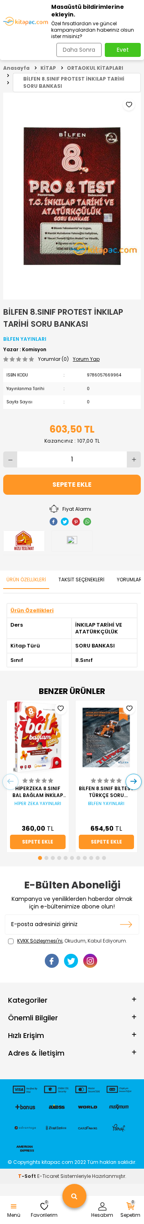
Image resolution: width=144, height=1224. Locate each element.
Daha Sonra (79, 50)
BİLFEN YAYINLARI (24, 339)
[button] (40, 858)
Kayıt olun (126, 924)
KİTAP (48, 68)
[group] (72, 196)
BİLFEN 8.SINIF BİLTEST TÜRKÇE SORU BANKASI (106, 791)
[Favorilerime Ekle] (61, 708)
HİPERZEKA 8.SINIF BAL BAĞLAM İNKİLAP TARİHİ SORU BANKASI (37, 791)
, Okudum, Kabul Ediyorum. (72, 941)
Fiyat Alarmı (76, 509)
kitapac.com (57, 1162)
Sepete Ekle (72, 484)
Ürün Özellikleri (26, 579)
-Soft (27, 1176)
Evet (123, 50)
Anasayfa (16, 68)
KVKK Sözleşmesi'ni (39, 940)
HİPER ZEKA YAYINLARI (37, 804)
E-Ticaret (48, 1176)
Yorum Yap (86, 359)
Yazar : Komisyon (24, 349)
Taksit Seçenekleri (81, 579)
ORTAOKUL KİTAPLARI (95, 68)
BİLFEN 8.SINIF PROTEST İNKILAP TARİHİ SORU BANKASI (73, 82)
